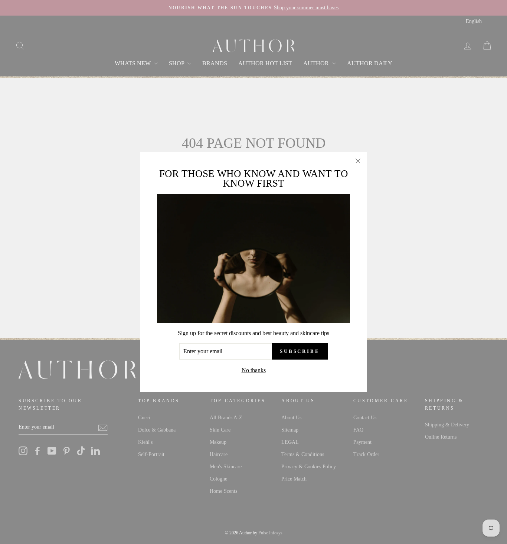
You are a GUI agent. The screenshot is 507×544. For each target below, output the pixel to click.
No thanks (254, 370)
